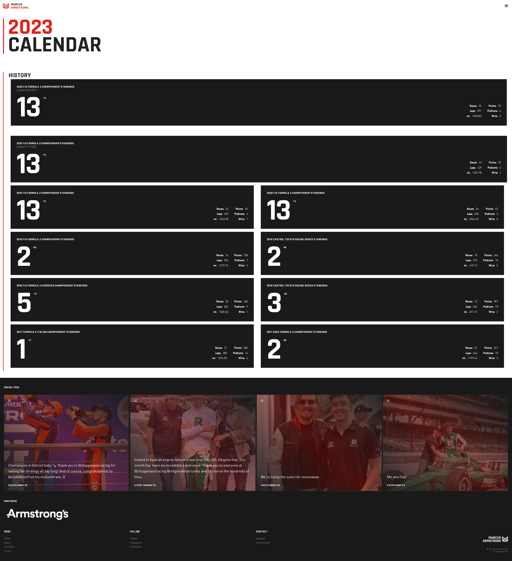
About (7, 542)
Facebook (135, 546)
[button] (506, 6)
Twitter (134, 538)
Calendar (9, 546)
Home (7, 538)
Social (7, 550)
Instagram (136, 542)
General (260, 538)
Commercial (263, 542)
